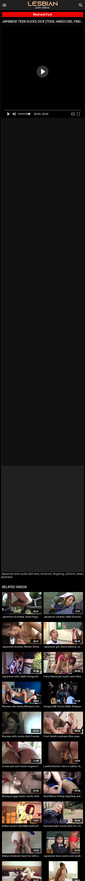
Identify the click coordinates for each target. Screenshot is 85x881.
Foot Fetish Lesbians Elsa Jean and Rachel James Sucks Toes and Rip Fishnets (63, 736)
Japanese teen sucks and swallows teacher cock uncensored (63, 855)
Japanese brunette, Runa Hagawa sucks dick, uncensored (22, 616)
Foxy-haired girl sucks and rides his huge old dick (63, 676)
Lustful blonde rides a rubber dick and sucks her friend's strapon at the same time (63, 766)
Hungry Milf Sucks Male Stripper (62, 706)
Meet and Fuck (42, 14)
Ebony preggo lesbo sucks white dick (22, 796)
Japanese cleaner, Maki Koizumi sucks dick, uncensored (63, 616)
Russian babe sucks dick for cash (63, 825)
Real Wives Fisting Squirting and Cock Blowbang (63, 796)
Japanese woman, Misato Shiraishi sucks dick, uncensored (22, 646)
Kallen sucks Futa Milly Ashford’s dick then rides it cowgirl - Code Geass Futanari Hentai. (22, 825)
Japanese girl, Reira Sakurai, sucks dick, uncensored (63, 646)
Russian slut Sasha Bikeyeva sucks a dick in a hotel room (22, 706)
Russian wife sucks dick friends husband (22, 736)
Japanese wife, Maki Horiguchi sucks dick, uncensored (22, 676)
